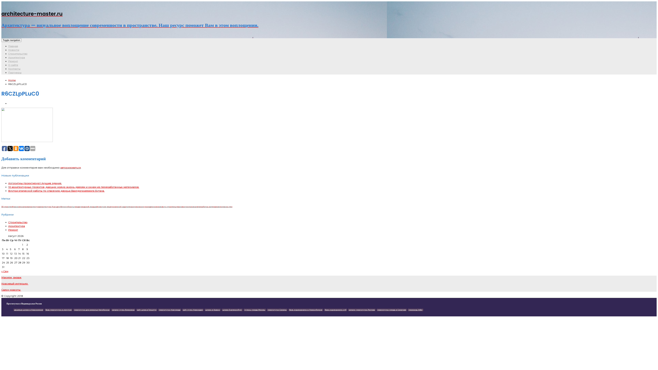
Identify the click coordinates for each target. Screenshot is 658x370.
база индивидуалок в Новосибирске (305, 310)
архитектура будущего (50, 207)
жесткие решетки (106, 207)
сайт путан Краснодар (193, 310)
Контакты (14, 68)
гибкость (70, 207)
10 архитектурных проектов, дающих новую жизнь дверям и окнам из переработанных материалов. (73, 187)
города (77, 207)
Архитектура (16, 57)
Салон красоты (11, 289)
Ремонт (13, 61)
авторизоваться (70, 167)
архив (25, 207)
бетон (63, 207)
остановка (191, 207)
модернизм (152, 207)
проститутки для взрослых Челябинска (91, 310)
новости (183, 207)
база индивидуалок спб (335, 310)
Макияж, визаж (11, 277)
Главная (13, 46)
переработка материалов (208, 207)
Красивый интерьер (14, 283)
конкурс (143, 207)
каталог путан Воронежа (123, 310)
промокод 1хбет (416, 310)
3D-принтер (6, 207)
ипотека (128, 207)
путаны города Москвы (254, 310)
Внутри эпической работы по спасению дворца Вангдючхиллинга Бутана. (56, 190)
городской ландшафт (89, 207)
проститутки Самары (277, 310)
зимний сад (119, 207)
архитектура (34, 207)
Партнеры (14, 72)
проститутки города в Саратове (391, 310)
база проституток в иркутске (58, 310)
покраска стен (226, 207)
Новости (13, 50)
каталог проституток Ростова (362, 310)
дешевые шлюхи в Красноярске (28, 310)
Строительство (17, 53)
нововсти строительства (168, 207)
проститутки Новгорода (169, 310)
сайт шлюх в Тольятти (146, 310)
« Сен (4, 271)
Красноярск (17, 207)
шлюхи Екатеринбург (232, 310)
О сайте (13, 65)
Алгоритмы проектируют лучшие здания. (35, 183)
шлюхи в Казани (212, 310)
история (136, 207)
